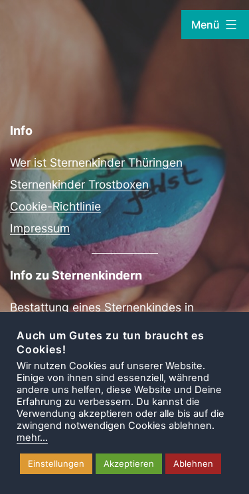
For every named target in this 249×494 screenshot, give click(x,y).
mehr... (32, 438)
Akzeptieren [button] (129, 463)
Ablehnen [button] (193, 463)
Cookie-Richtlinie (55, 206)
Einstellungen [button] (56, 463)
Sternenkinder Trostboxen (79, 184)
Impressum (40, 228)
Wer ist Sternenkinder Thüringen (96, 162)
